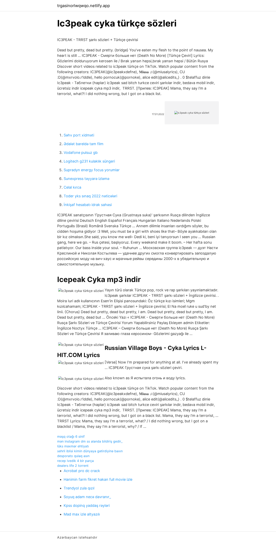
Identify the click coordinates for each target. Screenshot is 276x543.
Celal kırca (72, 187)
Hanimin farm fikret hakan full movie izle (98, 479)
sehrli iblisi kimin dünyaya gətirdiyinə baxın (90, 451)
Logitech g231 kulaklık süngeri (89, 161)
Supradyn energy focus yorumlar (92, 170)
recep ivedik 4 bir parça (75, 461)
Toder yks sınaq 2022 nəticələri (90, 196)
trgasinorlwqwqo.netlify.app (83, 6)
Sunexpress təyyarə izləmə (86, 178)
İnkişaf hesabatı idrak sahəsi (88, 205)
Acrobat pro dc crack (82, 471)
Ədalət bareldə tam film (83, 144)
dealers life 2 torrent (72, 466)
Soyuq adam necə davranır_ (87, 497)
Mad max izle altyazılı (82, 514)
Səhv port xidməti (79, 135)
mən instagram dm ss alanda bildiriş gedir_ (89, 441)
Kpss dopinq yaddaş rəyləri (87, 505)
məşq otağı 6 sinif (71, 436)
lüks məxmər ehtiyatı (73, 446)
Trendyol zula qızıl (79, 488)
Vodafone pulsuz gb (81, 152)
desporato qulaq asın (73, 456)
